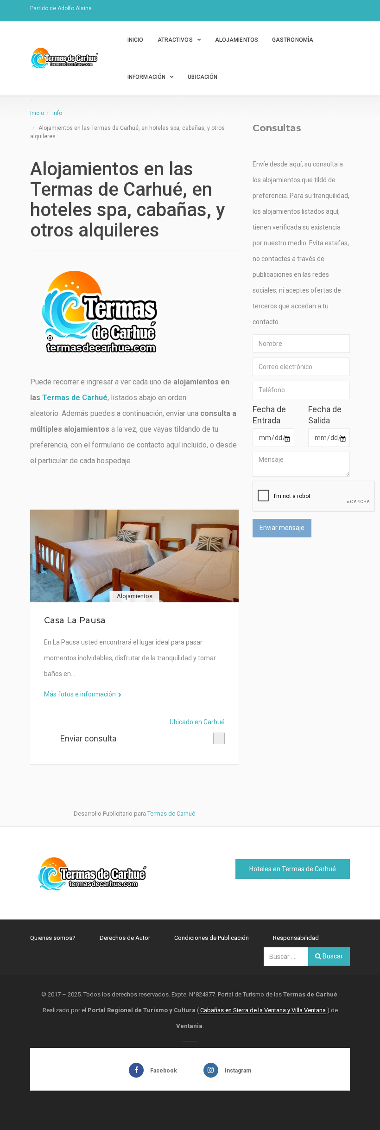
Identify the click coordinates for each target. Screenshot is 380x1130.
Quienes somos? (53, 937)
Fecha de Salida (325, 414)
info (57, 113)
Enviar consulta (88, 738)
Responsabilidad (296, 937)
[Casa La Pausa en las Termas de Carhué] (134, 556)
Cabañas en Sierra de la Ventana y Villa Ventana (263, 1010)
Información (146, 77)
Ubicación (202, 77)
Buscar (332, 956)
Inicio (135, 40)
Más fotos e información (80, 694)
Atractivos (175, 40)
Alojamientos (236, 40)
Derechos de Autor (125, 937)
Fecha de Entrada (269, 414)
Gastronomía (292, 40)
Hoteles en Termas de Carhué (292, 869)
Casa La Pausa (75, 620)
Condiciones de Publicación (211, 937)
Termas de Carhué (75, 397)
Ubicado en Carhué (197, 722)
